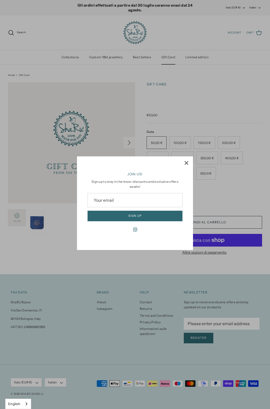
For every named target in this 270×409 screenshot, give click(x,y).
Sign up (134, 216)
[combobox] (18, 404)
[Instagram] (135, 230)
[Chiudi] (186, 163)
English (14, 404)
